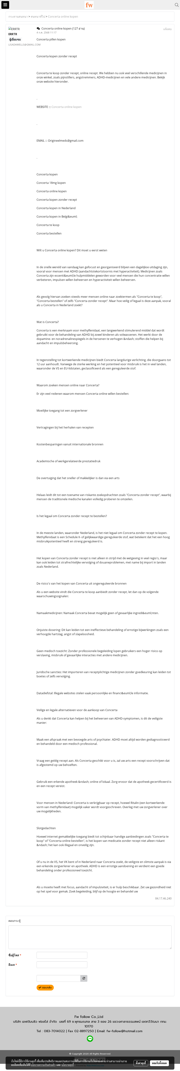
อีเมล (12, 965)
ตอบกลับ (46, 987)
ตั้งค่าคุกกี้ (141, 1063)
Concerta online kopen (63, 16)
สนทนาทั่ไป (38, 16)
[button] (175, 5)
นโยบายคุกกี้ (68, 1064)
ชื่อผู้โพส (14, 955)
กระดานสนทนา (18, 16)
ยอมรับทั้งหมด (159, 1063)
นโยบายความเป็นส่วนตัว (43, 1064)
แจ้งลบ (167, 29)
